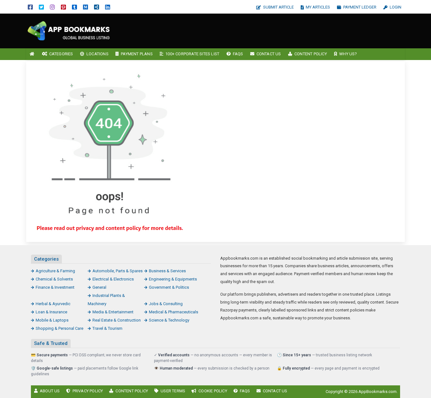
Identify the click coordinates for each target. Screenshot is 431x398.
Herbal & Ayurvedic (53, 303)
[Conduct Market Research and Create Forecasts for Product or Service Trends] (68, 30)
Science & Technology (169, 320)
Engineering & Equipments (173, 279)
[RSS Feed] (96, 6)
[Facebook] (30, 6)
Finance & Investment (55, 287)
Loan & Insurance (51, 312)
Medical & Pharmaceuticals (173, 312)
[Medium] (85, 6)
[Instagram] (52, 6)
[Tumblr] (74, 6)
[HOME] (32, 54)
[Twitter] (41, 6)
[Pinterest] (63, 6)
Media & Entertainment (112, 312)
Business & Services (167, 270)
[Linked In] (107, 6)
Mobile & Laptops (52, 320)
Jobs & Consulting (166, 303)
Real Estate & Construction (116, 320)
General (99, 287)
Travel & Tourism (107, 328)
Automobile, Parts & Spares (117, 270)
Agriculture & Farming (55, 270)
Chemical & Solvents (54, 279)
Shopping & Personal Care (59, 328)
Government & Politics (169, 287)
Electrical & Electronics (113, 279)
